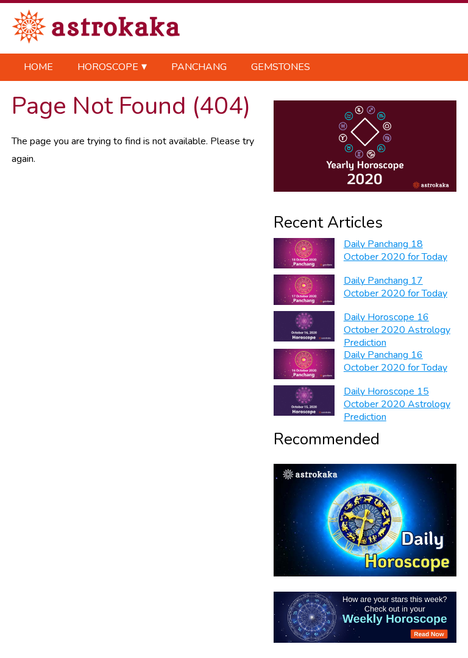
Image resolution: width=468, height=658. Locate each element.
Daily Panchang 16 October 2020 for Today (395, 361)
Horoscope (107, 67)
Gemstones (280, 67)
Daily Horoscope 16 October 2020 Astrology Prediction (397, 329)
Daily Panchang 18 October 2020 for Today (395, 250)
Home (38, 67)
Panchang (199, 67)
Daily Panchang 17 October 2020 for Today (395, 287)
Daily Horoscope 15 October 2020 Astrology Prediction (397, 404)
